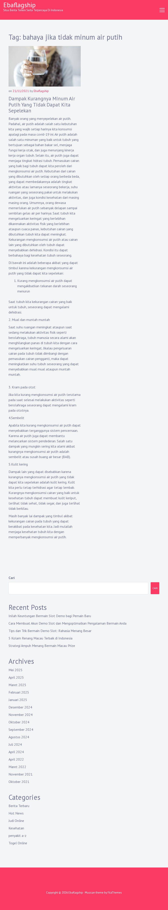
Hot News (16, 813)
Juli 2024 (15, 744)
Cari (12, 577)
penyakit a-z (17, 835)
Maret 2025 (17, 685)
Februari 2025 (19, 692)
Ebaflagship (19, 4)
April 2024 (16, 752)
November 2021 (21, 774)
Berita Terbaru (19, 806)
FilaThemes (115, 892)
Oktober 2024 (19, 722)
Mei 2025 (16, 670)
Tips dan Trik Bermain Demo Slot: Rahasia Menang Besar (50, 631)
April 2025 (16, 677)
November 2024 (21, 714)
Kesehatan (16, 828)
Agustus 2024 (19, 737)
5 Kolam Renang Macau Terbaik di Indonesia (40, 638)
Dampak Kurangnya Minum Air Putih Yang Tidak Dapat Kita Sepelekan (42, 104)
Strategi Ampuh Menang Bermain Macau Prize (42, 645)
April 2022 (16, 759)
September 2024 (21, 729)
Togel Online (18, 843)
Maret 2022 (17, 767)
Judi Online (16, 820)
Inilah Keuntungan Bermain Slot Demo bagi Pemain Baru (50, 616)
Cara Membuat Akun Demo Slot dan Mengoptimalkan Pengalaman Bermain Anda (67, 623)
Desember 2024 (20, 707)
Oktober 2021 (19, 781)
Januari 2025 (18, 700)
